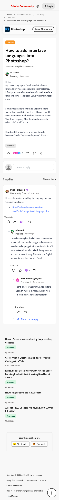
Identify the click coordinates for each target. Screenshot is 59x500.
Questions (11, 17)
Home (9, 14)
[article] (29, 206)
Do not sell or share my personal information (25, 491)
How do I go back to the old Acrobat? (23, 392)
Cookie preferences (14, 485)
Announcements (12, 365)
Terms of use (32, 480)
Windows (10, 145)
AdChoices (14, 496)
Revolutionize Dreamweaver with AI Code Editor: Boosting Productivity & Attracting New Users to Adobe (28, 374)
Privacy (43, 480)
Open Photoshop (43, 29)
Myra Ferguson (17, 189)
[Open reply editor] (29, 167)
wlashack (14, 72)
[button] (6, 7)
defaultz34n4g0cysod (31, 278)
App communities (24, 14)
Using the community (15, 480)
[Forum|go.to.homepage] (22, 6)
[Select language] (37, 6)
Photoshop (40, 14)
